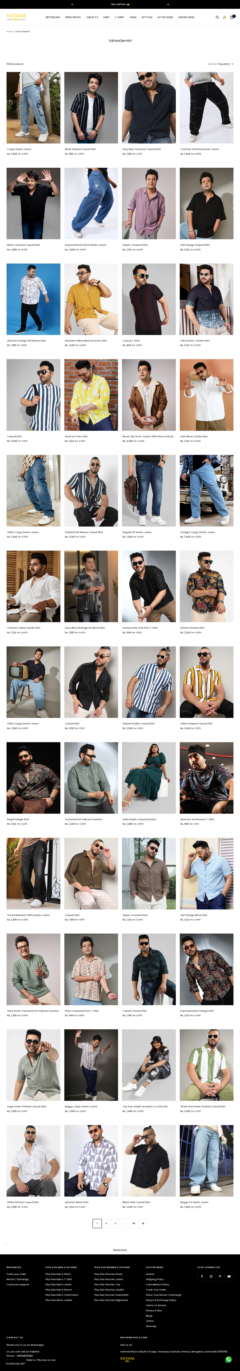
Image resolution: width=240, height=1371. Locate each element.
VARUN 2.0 (92, 17)
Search (150, 1274)
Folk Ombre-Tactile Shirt (195, 340)
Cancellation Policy (157, 1284)
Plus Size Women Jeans (108, 1279)
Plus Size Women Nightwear (111, 1300)
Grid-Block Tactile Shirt (194, 436)
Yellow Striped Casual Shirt (196, 723)
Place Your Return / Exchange (163, 1295)
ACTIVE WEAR (165, 17)
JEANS (133, 17)
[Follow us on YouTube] (228, 1276)
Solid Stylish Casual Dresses (139, 819)
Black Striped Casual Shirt (80, 149)
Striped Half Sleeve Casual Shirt (84, 532)
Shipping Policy (155, 1279)
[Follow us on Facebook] (202, 1276)
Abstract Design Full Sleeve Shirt (26, 340)
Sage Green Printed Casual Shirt (26, 1106)
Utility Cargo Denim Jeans (23, 532)
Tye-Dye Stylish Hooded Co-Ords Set (145, 1106)
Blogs (149, 1315)
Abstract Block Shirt (77, 1202)
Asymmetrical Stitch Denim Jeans (85, 245)
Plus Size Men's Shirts (58, 1274)
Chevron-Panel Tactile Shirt (23, 627)
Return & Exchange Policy (161, 1300)
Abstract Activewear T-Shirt (197, 819)
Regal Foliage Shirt (18, 819)
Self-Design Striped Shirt (195, 245)
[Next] (142, 1223)
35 (133, 1223)
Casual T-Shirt (131, 340)
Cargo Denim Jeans (19, 149)
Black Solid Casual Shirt (136, 1202)
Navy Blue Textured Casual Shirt (142, 149)
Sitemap (151, 1326)
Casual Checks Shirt (135, 1011)
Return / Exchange (18, 1279)
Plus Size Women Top (107, 1284)
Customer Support (18, 1284)
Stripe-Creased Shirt (135, 245)
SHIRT (106, 17)
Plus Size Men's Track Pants (62, 1295)
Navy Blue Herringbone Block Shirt (85, 627)
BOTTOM (147, 17)
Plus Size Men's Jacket (59, 1300)
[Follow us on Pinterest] (220, 1276)
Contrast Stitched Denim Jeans (199, 149)
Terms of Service (156, 1305)
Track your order (16, 1274)
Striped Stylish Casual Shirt (139, 723)
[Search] (217, 17)
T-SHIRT (119, 17)
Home (10, 31)
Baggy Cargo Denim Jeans (81, 1106)
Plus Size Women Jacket (109, 1289)
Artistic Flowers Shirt (192, 627)
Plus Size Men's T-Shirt (59, 1279)
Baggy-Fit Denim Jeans (194, 1202)
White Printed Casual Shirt (23, 1202)
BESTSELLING (53, 17)
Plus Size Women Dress (108, 1274)
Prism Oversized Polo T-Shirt (82, 1011)
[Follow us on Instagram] (211, 1276)
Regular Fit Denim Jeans (137, 532)
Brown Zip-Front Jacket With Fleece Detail (148, 436)
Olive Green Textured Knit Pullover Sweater (33, 1011)
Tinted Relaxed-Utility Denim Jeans (28, 915)
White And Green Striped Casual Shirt (203, 1106)
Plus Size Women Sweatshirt (111, 1295)
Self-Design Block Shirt (193, 915)
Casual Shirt (14, 436)
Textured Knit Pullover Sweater (83, 819)
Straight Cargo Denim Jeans (197, 532)
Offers (150, 1321)
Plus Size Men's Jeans (58, 1284)
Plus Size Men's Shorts (59, 1289)
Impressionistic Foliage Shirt (197, 1011)
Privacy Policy (154, 1310)
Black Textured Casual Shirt (23, 245)
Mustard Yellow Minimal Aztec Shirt (86, 340)
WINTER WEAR (186, 17)
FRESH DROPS (73, 17)
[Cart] (231, 17)
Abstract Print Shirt (76, 436)
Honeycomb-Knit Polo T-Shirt (140, 627)
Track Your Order (156, 1289)
